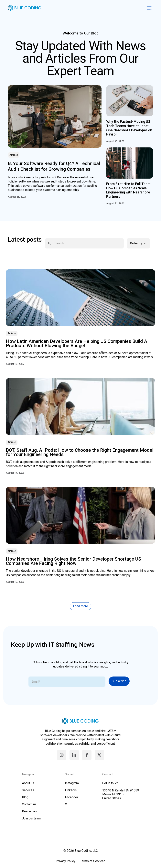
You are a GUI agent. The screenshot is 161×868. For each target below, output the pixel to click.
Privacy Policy (65, 861)
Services (28, 790)
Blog (25, 797)
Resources (29, 811)
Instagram (72, 783)
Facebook (72, 797)
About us (28, 783)
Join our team (31, 818)
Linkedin (71, 790)
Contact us (29, 804)
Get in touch (110, 783)
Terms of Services (92, 861)
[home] (76, 7)
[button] (140, 243)
